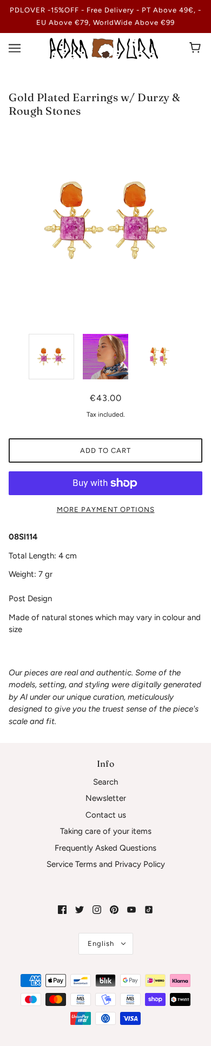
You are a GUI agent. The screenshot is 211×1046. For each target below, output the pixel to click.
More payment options (106, 509)
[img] (62, 909)
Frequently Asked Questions (105, 848)
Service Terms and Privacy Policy (106, 864)
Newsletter (105, 798)
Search (105, 782)
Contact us (105, 815)
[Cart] (196, 48)
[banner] (104, 47)
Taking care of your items (105, 831)
